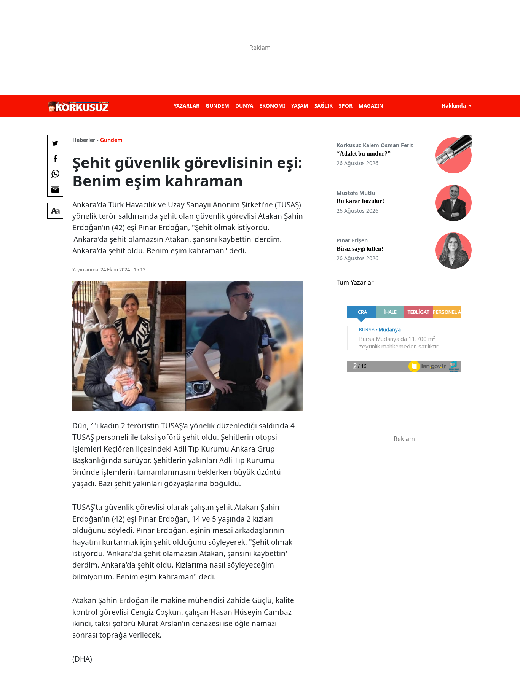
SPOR (346, 105)
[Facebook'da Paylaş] (55, 158)
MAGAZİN (371, 105)
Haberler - (85, 139)
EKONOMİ (272, 105)
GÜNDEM (217, 105)
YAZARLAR (186, 105)
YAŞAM (299, 105)
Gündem (111, 139)
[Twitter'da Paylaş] (55, 143)
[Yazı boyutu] (55, 210)
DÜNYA (244, 105)
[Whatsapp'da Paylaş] (55, 173)
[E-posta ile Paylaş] (55, 188)
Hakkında (454, 105)
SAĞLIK (323, 105)
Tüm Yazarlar (355, 282)
